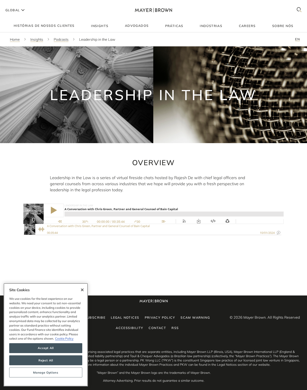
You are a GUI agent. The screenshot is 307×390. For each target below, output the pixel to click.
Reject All (45, 360)
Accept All (46, 348)
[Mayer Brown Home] (153, 10)
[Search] (299, 10)
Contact (157, 328)
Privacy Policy (160, 318)
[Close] (82, 290)
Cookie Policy (64, 338)
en (297, 39)
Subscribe (95, 318)
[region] (46, 334)
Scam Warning (195, 318)
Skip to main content (21, 3)
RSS (175, 328)
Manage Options (45, 372)
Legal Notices (125, 318)
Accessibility (129, 328)
